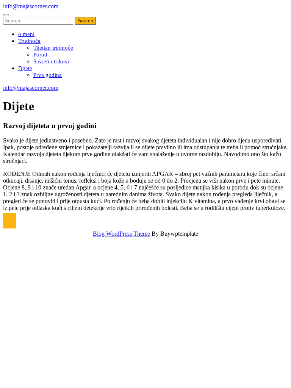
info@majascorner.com (30, 6)
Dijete (25, 68)
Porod (40, 55)
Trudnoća (29, 41)
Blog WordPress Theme (121, 233)
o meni (26, 34)
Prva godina (47, 75)
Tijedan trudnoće (53, 48)
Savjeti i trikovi (51, 61)
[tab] (6, 15)
